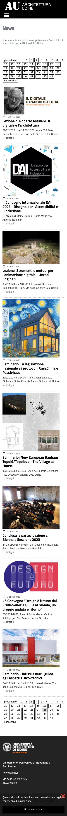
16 (44, 64)
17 (51, 64)
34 (44, 72)
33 (38, 72)
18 (57, 64)
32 (31, 72)
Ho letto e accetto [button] (33, 809)
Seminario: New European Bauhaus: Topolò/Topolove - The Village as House (31, 461)
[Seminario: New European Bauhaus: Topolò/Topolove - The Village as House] (31, 422)
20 (12, 68)
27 (58, 68)
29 (12, 72)
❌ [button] (63, 796)
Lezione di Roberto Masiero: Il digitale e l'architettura (26, 123)
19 (5, 68)
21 (18, 68)
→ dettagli (8, 138)
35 (51, 72)
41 (31, 76)
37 (5, 76)
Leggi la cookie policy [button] (45, 801)
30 (18, 72)
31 (25, 72)
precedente (10, 60)
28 (5, 72)
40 (25, 76)
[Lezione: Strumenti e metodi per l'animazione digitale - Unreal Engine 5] (31, 247)
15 (38, 64)
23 (31, 68)
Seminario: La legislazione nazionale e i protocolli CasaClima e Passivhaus (30, 368)
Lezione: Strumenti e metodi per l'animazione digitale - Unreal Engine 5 (27, 275)
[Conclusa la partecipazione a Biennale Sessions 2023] (31, 507)
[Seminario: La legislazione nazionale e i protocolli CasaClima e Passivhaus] (31, 328)
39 (18, 76)
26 (51, 68)
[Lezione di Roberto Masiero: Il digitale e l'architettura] (31, 101)
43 (44, 76)
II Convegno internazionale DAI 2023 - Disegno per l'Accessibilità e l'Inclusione (30, 206)
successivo (10, 80)
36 (58, 72)
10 (5, 64)
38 (12, 76)
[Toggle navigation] (6, 14)
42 (38, 76)
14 (31, 64)
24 (38, 68)
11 (12, 64)
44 (51, 76)
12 (18, 64)
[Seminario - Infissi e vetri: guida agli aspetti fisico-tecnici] (31, 648)
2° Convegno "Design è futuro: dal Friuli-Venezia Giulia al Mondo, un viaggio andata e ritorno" (29, 605)
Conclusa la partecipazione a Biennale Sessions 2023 (25, 537)
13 (25, 64)
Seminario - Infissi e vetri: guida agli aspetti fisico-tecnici (27, 676)
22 (25, 68)
